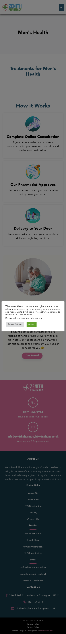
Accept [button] (31, 324)
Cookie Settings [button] (15, 324)
